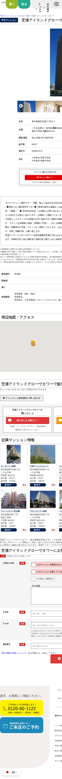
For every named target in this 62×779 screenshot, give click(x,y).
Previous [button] (21, 106)
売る (24, 4)
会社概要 (48, 8)
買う (12, 4)
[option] (26, 106)
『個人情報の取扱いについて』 (14, 653)
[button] (32, 343)
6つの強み (40, 9)
